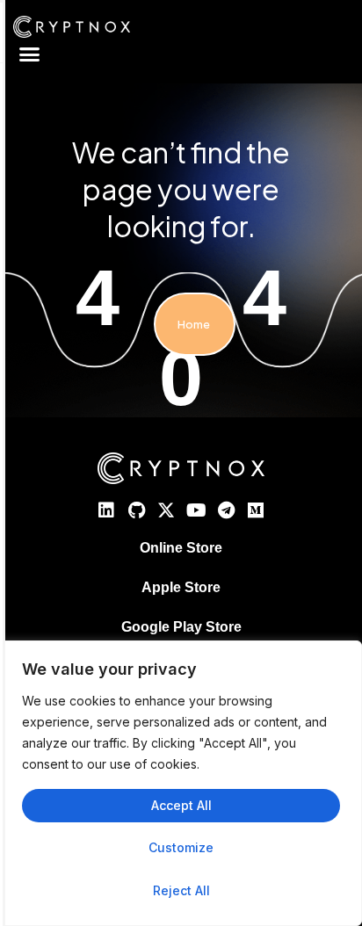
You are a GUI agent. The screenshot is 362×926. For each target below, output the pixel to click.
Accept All (181, 805)
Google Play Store (181, 626)
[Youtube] (196, 510)
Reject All (181, 890)
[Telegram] (226, 510)
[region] (181, 783)
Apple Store (181, 587)
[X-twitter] (166, 510)
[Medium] (255, 510)
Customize (181, 847)
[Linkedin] (106, 510)
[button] (30, 54)
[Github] (136, 510)
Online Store (181, 547)
